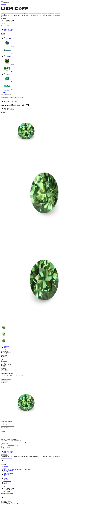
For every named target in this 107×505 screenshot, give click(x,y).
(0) (5, 112)
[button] (30, 13)
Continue (3, 431)
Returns (5, 478)
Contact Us (6, 477)
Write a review (4, 381)
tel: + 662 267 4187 (8, 30)
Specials (5, 482)
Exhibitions (6, 90)
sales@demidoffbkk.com (6, 458)
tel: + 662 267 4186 (8, 29)
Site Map (5, 479)
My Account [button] (3, 4)
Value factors (13, 375)
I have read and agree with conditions (14, 445)
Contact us (5, 466)
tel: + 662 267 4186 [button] (5, 447)
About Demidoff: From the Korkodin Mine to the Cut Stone (17, 469)
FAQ (4, 92)
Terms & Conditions (8, 473)
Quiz (4, 468)
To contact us (4, 455)
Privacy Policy (11, 445)
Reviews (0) (6, 347)
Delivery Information (8, 470)
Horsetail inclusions (20, 375)
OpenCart (9, 501)
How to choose (7, 375)
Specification (6, 346)
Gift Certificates (7, 481)
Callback (3, 33)
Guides (5, 483)
